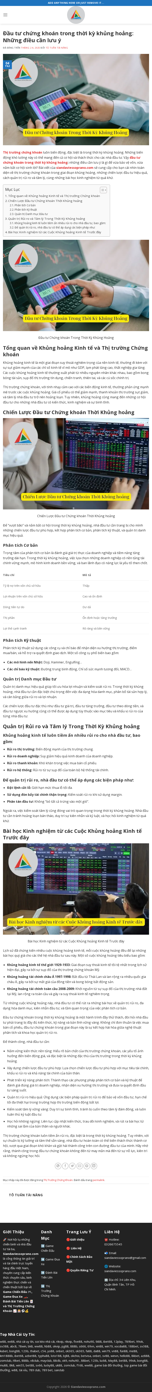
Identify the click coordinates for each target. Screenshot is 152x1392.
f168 (80, 1365)
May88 (112, 1360)
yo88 (50, 1351)
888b (73, 1346)
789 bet (47, 1370)
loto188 (56, 1356)
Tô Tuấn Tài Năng (57, 47)
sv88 (105, 1356)
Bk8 (11, 1365)
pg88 (65, 1346)
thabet (34, 1351)
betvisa (86, 1356)
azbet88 (30, 1356)
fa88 (89, 1351)
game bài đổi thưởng (108, 1365)
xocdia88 (120, 1346)
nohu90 (89, 1341)
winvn (114, 1356)
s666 (82, 1346)
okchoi (75, 1356)
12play (118, 1341)
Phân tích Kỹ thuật (26, 209)
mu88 (4, 1365)
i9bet (16, 1360)
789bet (129, 1341)
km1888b (6, 1356)
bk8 (30, 1346)
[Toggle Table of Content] (101, 190)
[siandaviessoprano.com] (76, 15)
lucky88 (49, 1365)
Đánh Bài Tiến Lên (16, 1301)
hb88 (47, 1346)
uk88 (59, 1365)
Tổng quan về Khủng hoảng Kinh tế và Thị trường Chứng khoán (54, 196)
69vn (90, 1346)
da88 (96, 1351)
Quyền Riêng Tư (81, 1270)
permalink (98, 1180)
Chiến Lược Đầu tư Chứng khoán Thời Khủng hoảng (45, 201)
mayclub (46, 1360)
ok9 (64, 1360)
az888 (145, 1356)
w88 (3, 1341)
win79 (109, 1346)
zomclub (5, 1360)
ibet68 (107, 1341)
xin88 (99, 1346)
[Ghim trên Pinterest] (87, 1166)
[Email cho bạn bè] (79, 1166)
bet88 (123, 1360)
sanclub (59, 1370)
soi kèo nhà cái (45, 1341)
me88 (133, 1351)
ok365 (70, 1351)
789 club (34, 1370)
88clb (57, 1360)
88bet (85, 1360)
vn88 (115, 1351)
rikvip (59, 1341)
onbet (60, 1351)
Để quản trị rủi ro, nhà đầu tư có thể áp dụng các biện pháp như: (55, 227)
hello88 (125, 1356)
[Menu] (5, 15)
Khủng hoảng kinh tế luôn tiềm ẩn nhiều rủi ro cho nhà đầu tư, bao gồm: (60, 223)
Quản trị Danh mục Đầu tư (31, 214)
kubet (4, 1351)
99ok (139, 1341)
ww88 (38, 1346)
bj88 (66, 1356)
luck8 (103, 1360)
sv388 (4, 1346)
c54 (43, 1351)
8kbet (135, 1356)
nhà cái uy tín (24, 1341)
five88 (78, 1341)
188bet (133, 1346)
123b (24, 1351)
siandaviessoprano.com (120, 1271)
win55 (20, 1365)
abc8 (13, 1346)
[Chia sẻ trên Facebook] (65, 1166)
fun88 (124, 1351)
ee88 (11, 1341)
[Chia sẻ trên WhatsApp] (58, 1166)
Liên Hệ (76, 1248)
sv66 (39, 1365)
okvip (56, 1346)
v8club (34, 1360)
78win (22, 1346)
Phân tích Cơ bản (25, 205)
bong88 (14, 1351)
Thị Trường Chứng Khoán (58, 1180)
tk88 (99, 1341)
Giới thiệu (77, 1239)
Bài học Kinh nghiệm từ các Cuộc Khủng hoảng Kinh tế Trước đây (54, 232)
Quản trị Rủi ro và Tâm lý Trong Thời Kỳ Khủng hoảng (46, 219)
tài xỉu (23, 1370)
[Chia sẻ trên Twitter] (72, 1166)
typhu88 (43, 1356)
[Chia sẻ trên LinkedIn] (94, 1166)
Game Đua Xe (13, 1296)
